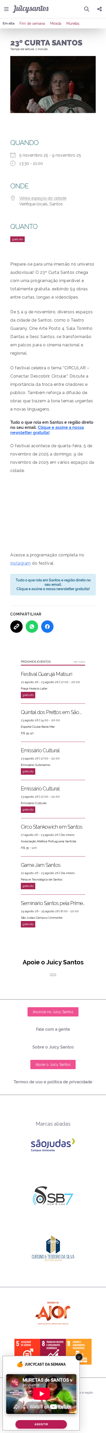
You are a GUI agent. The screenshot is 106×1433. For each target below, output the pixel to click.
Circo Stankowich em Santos (51, 827)
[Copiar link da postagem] (16, 626)
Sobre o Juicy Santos (53, 1047)
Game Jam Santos (40, 865)
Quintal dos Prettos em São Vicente (53, 712)
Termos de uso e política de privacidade (53, 1081)
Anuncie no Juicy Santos (53, 1012)
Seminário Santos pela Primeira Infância (53, 903)
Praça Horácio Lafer (34, 688)
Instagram (20, 563)
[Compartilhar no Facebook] (47, 626)
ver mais (79, 661)
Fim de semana (32, 23)
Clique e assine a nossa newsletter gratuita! (47, 430)
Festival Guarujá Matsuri (46, 674)
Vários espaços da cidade (43, 198)
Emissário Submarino (35, 765)
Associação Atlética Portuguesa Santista (48, 841)
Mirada (55, 23)
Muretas (73, 23)
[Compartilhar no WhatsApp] (32, 626)
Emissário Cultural (40, 750)
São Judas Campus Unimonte (41, 917)
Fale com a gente (53, 1029)
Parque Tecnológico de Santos (41, 879)
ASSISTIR (41, 1424)
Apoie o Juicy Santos (53, 1064)
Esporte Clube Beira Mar (38, 726)
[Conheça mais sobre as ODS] (53, 1352)
